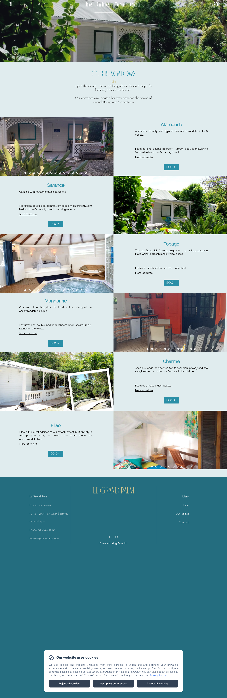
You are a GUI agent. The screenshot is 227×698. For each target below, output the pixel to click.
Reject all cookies (69, 683)
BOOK (217, 5)
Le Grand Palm (113, 490)
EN (111, 537)
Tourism (120, 5)
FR (116, 537)
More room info (144, 157)
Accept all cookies (157, 683)
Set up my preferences (113, 683)
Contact (135, 5)
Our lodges (103, 5)
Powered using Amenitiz (113, 543)
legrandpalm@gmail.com (44, 538)
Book (170, 167)
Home (88, 5)
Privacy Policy (157, 675)
